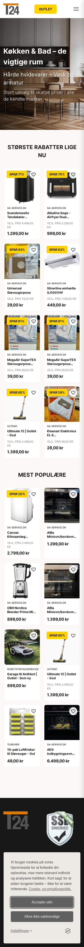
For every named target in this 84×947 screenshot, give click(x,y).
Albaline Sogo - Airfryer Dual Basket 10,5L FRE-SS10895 (61, 219)
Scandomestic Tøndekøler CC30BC (18, 217)
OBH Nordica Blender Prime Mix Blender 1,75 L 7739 (22, 612)
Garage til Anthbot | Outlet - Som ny (22, 676)
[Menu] (76, 8)
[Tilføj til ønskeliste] (34, 175)
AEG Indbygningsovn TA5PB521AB (59, 753)
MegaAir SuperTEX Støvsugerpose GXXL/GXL (21, 364)
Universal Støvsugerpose (19, 290)
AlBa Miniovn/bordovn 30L (60, 612)
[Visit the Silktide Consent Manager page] (67, 931)
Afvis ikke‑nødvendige (42, 916)
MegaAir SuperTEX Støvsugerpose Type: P (61, 364)
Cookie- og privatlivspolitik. (50, 888)
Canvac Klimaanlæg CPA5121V (16, 536)
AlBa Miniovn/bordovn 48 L (60, 536)
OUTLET (45, 9)
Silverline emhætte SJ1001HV (61, 290)
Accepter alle (42, 902)
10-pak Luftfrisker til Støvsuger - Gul (21, 751)
